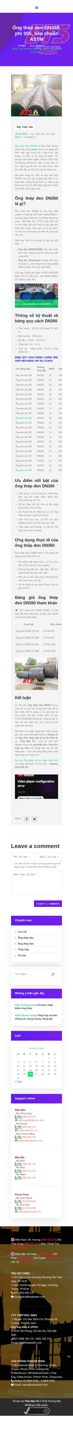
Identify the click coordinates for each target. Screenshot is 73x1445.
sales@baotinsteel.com (29, 1211)
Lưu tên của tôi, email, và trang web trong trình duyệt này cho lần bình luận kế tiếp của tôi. (37, 865)
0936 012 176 (29, 1171)
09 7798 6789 (29, 1208)
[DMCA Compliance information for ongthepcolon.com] (36, 1408)
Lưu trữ (22, 932)
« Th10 (18, 1081)
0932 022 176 (54, 1257)
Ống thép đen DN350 (26, 146)
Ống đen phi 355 (24, 418)
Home (22, 46)
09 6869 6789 (29, 1201)
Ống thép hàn (25, 127)
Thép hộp (23, 949)
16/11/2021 (21, 134)
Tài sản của (25, 1401)
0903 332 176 (29, 1127)
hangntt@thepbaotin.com (30, 1140)
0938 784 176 (29, 1164)
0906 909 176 (29, 1137)
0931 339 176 (27, 1261)
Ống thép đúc (26, 938)
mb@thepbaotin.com (30, 1342)
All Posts (37, 46)
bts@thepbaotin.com (28, 1130)
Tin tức (22, 955)
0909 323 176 (29, 1117)
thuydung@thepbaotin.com (31, 1120)
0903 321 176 (29, 1177)
